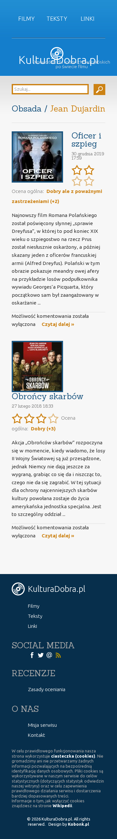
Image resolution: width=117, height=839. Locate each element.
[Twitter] (41, 654)
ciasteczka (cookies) (73, 756)
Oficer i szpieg (86, 139)
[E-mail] (49, 654)
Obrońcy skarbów (48, 396)
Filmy (26, 18)
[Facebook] (32, 654)
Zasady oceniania (46, 689)
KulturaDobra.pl (59, 60)
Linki (88, 18)
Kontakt (36, 735)
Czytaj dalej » (58, 324)
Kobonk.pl (78, 824)
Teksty (56, 18)
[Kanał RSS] (58, 654)
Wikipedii (62, 805)
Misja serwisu (42, 725)
